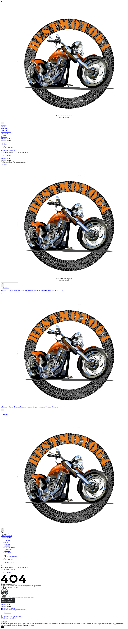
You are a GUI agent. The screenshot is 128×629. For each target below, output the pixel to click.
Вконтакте (7, 155)
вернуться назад (6, 587)
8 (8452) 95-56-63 (6, 138)
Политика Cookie (28, 625)
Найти (3, 622)
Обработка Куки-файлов (8, 618)
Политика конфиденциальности (13, 616)
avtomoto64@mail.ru (8, 150)
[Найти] (2, 123)
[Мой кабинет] (1, 412)
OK (2, 627)
